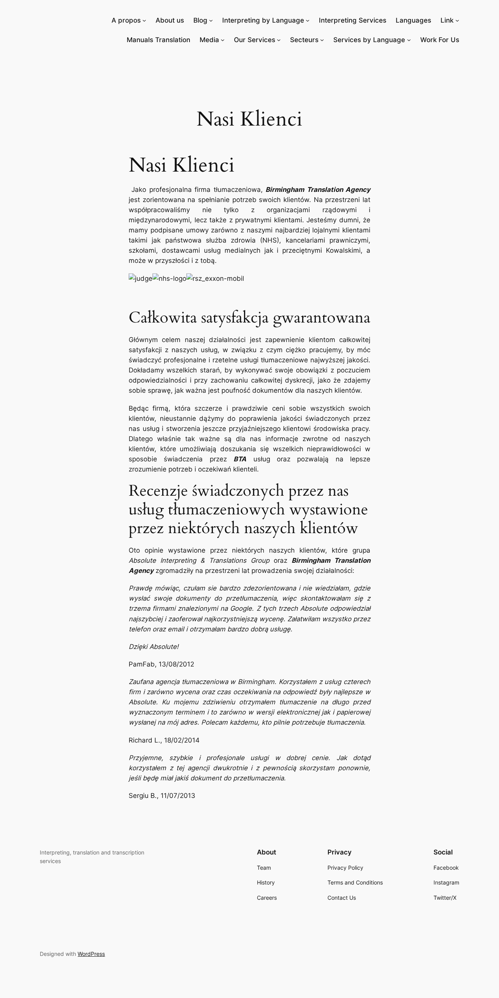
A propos (126, 20)
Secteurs (304, 40)
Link (447, 20)
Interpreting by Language (263, 20)
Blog (200, 20)
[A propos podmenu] (144, 20)
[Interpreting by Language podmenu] (308, 20)
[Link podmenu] (457, 20)
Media (209, 40)
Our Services (254, 40)
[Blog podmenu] (211, 20)
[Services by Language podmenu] (409, 40)
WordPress (91, 953)
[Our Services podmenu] (279, 40)
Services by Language (369, 40)
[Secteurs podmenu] (322, 40)
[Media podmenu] (223, 40)
